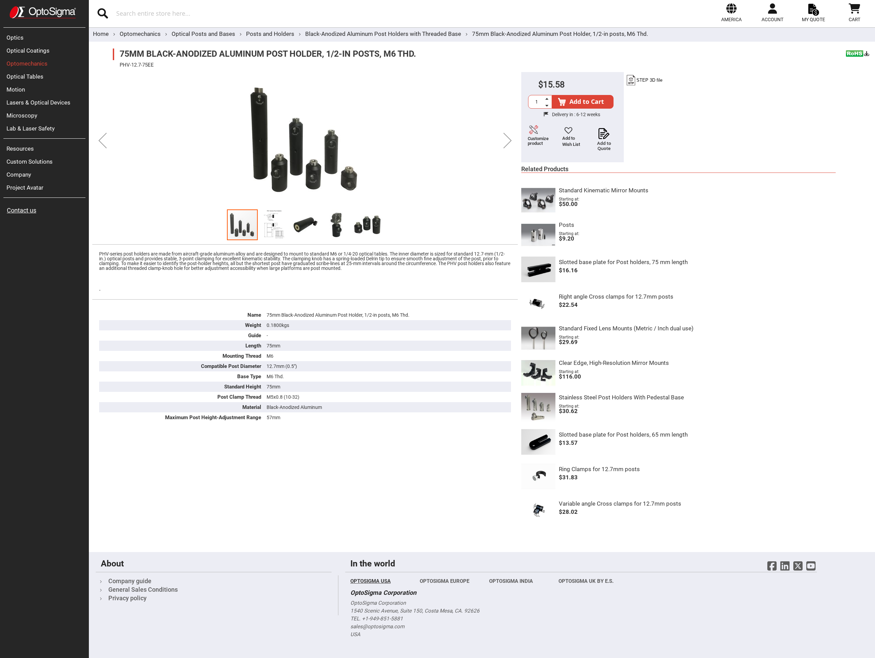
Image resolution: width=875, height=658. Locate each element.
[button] (731, 12)
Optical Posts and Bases (204, 33)
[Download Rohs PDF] (858, 54)
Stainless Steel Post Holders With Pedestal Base (621, 397)
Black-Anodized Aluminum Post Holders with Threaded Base (383, 33)
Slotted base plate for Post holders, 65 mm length (623, 434)
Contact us (21, 210)
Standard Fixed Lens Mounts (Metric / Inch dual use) (626, 328)
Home (101, 33)
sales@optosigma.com (377, 626)
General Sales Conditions (143, 589)
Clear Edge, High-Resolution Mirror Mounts (614, 362)
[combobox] (214, 13)
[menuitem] (46, 37)
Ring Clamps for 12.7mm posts (599, 469)
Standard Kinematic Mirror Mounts (603, 190)
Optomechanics (141, 33)
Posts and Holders (271, 33)
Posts (566, 224)
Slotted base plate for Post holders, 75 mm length (623, 262)
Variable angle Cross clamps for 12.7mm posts (620, 503)
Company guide (129, 581)
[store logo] (43, 12)
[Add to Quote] (604, 131)
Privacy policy (127, 598)
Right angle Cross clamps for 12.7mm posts (616, 296)
